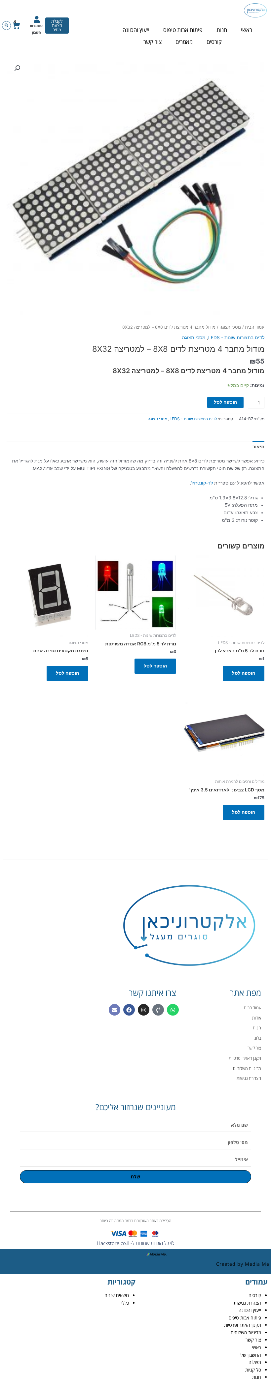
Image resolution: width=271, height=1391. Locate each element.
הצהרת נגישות (247, 1303)
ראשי (246, 30)
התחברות (37, 25)
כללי (125, 1303)
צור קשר (152, 41)
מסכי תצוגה (230, 327)
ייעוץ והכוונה (136, 30)
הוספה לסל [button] (243, 673)
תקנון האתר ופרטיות (242, 1325)
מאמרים (184, 41)
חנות (221, 30)
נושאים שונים (116, 1295)
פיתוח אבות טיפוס (183, 30)
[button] (6, 25)
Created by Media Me (242, 1264)
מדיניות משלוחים (246, 1332)
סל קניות (253, 1370)
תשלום (255, 1362)
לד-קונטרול (202, 483)
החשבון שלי (250, 1355)
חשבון (36, 32)
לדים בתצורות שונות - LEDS (236, 337)
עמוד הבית (254, 327)
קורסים (214, 41)
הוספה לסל (225, 402)
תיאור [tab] (258, 446)
